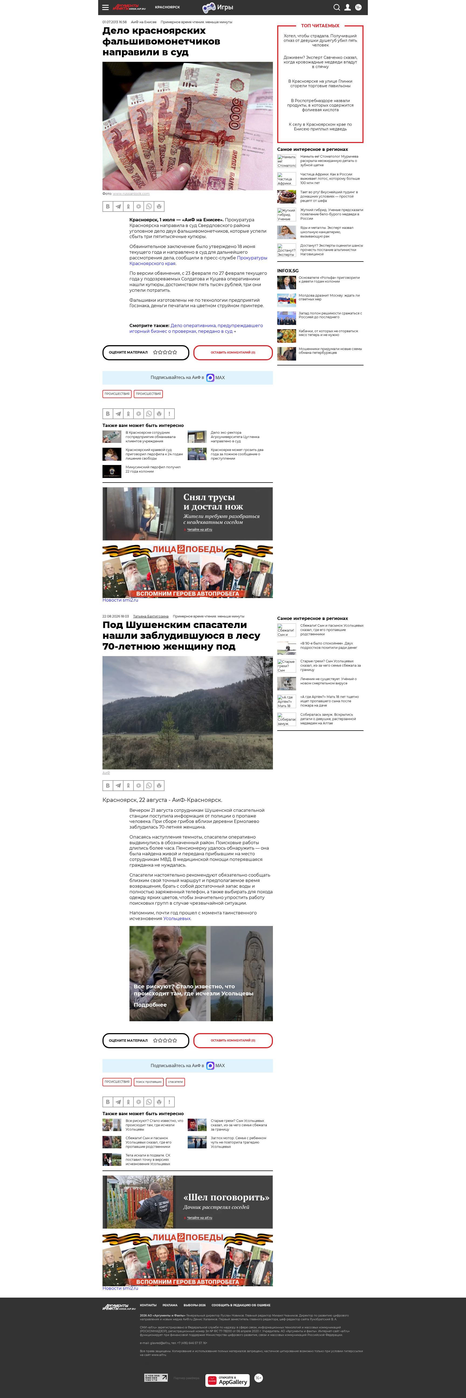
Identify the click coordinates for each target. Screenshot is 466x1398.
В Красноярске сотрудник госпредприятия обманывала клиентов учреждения (151, 436)
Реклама (170, 1305)
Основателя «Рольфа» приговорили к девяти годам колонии (329, 279)
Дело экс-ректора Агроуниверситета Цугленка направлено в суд (235, 436)
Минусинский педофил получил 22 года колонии (153, 469)
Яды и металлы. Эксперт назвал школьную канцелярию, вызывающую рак (327, 232)
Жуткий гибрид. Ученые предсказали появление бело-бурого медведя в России (331, 214)
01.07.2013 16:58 (114, 22)
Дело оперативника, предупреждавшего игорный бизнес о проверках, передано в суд (196, 328)
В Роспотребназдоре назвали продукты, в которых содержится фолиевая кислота (320, 105)
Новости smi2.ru (120, 600)
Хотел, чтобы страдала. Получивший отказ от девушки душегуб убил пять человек (320, 40)
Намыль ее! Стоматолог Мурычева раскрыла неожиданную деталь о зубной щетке (329, 160)
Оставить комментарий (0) (233, 352)
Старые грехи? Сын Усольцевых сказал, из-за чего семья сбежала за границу (239, 1125)
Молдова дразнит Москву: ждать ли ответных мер (329, 297)
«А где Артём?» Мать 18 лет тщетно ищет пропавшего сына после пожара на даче (329, 701)
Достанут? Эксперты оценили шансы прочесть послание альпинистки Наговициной (331, 249)
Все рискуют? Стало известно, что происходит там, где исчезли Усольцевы (193, 990)
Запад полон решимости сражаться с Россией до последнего (330, 315)
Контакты (148, 1305)
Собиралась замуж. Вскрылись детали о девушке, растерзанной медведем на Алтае (328, 718)
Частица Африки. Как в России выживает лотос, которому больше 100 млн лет (330, 178)
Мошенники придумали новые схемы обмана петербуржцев (330, 351)
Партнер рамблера (186, 1378)
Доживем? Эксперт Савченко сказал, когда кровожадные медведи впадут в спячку (320, 62)
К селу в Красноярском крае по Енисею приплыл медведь (320, 126)
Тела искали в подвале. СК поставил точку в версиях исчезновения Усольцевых (148, 1159)
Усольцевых (176, 918)
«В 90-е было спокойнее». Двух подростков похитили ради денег (328, 645)
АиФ (106, 773)
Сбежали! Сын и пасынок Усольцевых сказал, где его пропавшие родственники (149, 1142)
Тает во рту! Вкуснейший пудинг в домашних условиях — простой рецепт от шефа (329, 196)
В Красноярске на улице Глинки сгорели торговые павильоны (320, 83)
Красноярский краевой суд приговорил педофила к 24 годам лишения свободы (154, 454)
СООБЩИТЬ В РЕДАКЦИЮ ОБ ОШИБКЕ (241, 1305)
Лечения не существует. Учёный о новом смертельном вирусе (328, 681)
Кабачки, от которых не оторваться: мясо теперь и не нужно (329, 333)
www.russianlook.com (131, 194)
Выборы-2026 (194, 1305)
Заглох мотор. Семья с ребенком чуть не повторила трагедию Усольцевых (238, 1142)
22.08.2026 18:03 (115, 616)
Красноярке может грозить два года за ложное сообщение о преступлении (237, 454)
